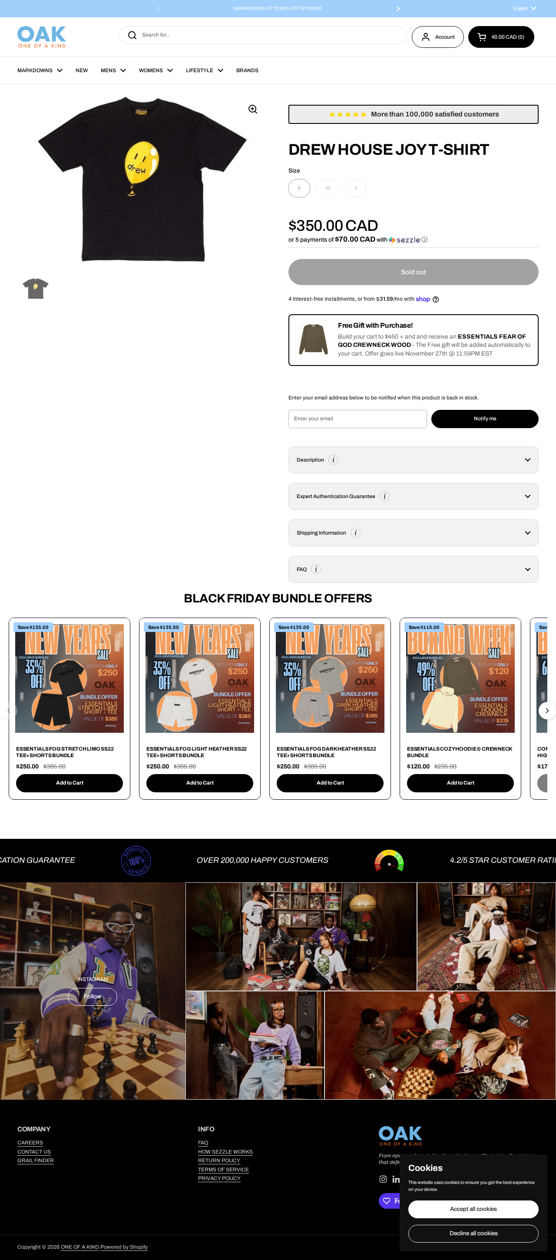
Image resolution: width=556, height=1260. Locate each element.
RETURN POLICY (219, 1160)
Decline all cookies (474, 1233)
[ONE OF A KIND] (41, 37)
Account (445, 37)
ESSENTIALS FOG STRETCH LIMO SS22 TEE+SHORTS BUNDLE (64, 752)
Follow (92, 996)
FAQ (203, 1143)
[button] (501, 37)
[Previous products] (8, 710)
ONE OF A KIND (80, 1247)
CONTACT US (34, 1152)
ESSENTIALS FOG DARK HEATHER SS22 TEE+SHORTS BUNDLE (326, 752)
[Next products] (547, 710)
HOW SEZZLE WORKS (225, 1152)
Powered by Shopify (124, 1247)
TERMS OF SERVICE (223, 1170)
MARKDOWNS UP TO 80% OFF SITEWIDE (278, 9)
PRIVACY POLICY (219, 1178)
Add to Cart (69, 783)
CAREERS (30, 1143)
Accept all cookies (473, 1209)
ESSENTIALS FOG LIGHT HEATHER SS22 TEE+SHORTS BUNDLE (196, 752)
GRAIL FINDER (35, 1160)
